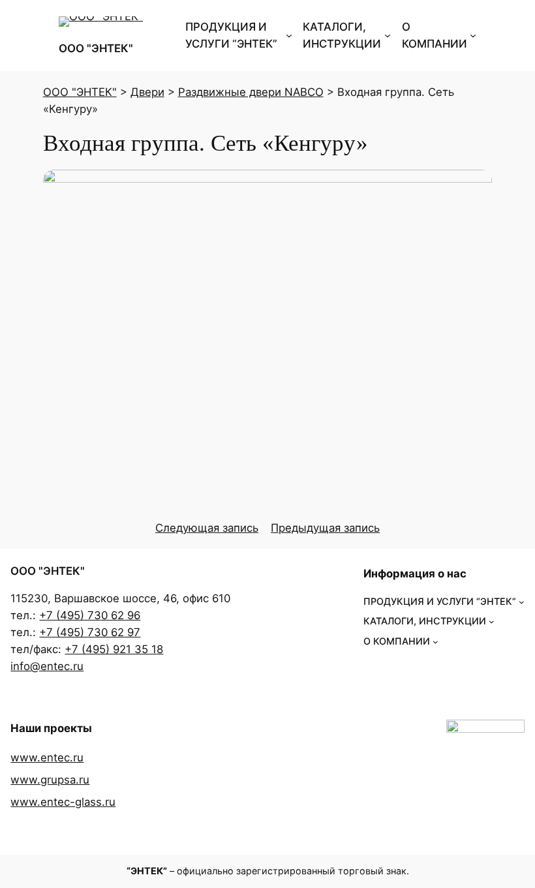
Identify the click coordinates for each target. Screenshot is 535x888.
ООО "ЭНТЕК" (96, 48)
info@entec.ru (47, 666)
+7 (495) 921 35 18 (114, 649)
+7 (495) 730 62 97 (89, 632)
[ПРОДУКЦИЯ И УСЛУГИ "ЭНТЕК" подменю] (289, 35)
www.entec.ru (47, 757)
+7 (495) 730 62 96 (89, 615)
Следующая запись (206, 527)
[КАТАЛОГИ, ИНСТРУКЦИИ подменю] (387, 35)
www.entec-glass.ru (62, 801)
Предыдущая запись (325, 527)
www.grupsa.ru (49, 779)
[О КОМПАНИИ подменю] (473, 35)
